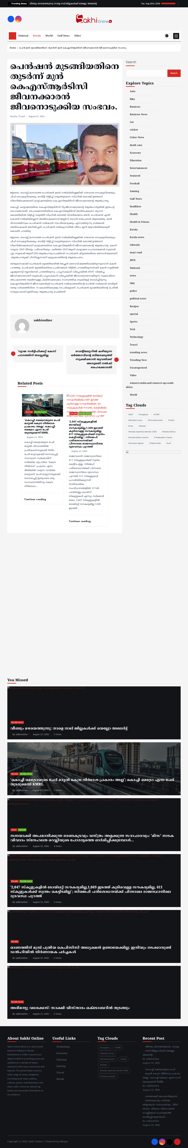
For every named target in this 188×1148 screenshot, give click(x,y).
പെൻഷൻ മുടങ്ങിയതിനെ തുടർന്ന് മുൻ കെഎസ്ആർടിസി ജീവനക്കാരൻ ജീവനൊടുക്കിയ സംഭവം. (73, 48)
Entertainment (138, 168)
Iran (131, 426)
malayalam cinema (164, 437)
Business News (138, 114)
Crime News (137, 137)
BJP (131, 414)
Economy (135, 153)
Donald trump (136, 420)
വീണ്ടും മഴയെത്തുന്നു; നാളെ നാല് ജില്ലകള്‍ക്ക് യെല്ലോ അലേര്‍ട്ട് (161, 1051)
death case (136, 145)
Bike (132, 99)
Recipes (134, 306)
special (134, 314)
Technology (136, 337)
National (23, 35)
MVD (132, 260)
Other (77, 35)
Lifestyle (135, 245)
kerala (143, 426)
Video (133, 375)
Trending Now (138, 360)
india (172, 420)
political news (138, 298)
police (133, 291)
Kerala (37, 35)
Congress (144, 414)
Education (136, 160)
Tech (132, 329)
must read (136, 252)
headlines (135, 206)
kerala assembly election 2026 (143, 431)
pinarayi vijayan (137, 443)
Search (131, 62)
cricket (134, 129)
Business (135, 106)
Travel (21, 116)
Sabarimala (156, 443)
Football (134, 183)
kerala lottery (170, 431)
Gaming (134, 191)
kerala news (40, 412)
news (133, 275)
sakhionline (43, 320)
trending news (138, 352)
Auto (133, 91)
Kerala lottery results (139, 437)
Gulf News (63, 35)
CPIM (157, 414)
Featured (135, 175)
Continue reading (35, 499)
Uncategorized (138, 367)
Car (132, 122)
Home (13, 48)
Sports (133, 321)
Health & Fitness (140, 222)
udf (169, 443)
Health (134, 214)
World (49, 35)
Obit (132, 283)
